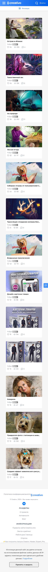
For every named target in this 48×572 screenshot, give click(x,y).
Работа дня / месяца (24, 535)
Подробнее (27, 558)
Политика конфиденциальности (17, 494)
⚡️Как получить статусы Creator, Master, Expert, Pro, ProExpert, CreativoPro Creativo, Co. (24, 543)
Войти (43, 3)
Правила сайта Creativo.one (24, 528)
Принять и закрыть (24, 565)
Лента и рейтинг (24, 531)
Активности (24, 515)
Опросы (24, 538)
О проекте (24, 512)
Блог (24, 519)
